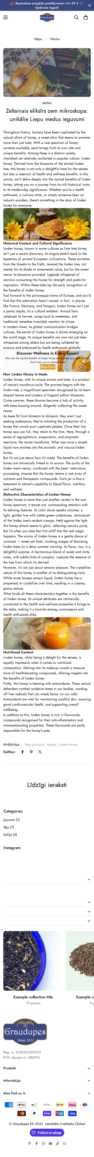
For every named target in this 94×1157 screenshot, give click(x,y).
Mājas (38, 39)
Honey (51, 744)
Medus (55, 39)
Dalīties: (9, 751)
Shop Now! (47, 367)
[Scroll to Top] (86, 1134)
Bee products (34, 744)
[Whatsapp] (64, 1143)
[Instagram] (43, 1143)
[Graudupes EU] (47, 17)
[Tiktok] (57, 1143)
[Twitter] (40, 752)
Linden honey (68, 744)
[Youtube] (50, 1143)
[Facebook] (22, 752)
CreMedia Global (72, 1123)
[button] (86, 17)
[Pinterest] (31, 752)
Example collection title (33, 997)
